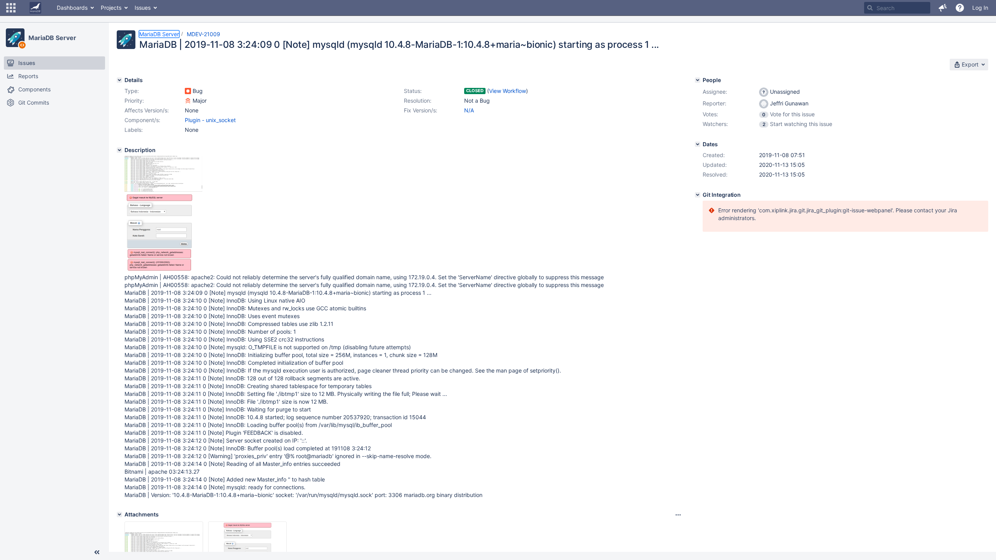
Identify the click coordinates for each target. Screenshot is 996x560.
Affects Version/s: (146, 110)
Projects (111, 7)
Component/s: (142, 120)
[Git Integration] (697, 195)
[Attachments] (119, 514)
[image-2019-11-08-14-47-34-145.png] (163, 189)
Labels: (133, 129)
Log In (980, 7)
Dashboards (72, 7)
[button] (11, 8)
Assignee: (715, 91)
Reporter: (714, 103)
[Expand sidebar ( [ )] (97, 552)
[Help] (959, 8)
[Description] (119, 150)
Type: (131, 91)
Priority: (134, 100)
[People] (697, 80)
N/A (469, 110)
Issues (143, 7)
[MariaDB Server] (15, 37)
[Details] (119, 80)
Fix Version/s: (420, 110)
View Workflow (507, 91)
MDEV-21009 (203, 34)
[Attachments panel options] (678, 515)
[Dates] (697, 144)
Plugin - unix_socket (210, 120)
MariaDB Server (52, 38)
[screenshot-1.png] (159, 269)
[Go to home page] (35, 8)
